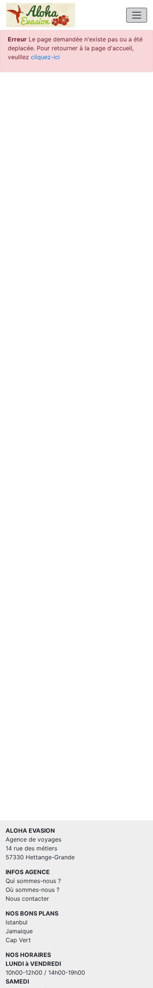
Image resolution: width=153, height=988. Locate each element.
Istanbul (16, 922)
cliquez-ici (45, 57)
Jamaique (19, 931)
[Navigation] (136, 15)
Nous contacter (27, 898)
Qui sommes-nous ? (33, 880)
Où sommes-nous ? (32, 889)
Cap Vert (18, 940)
